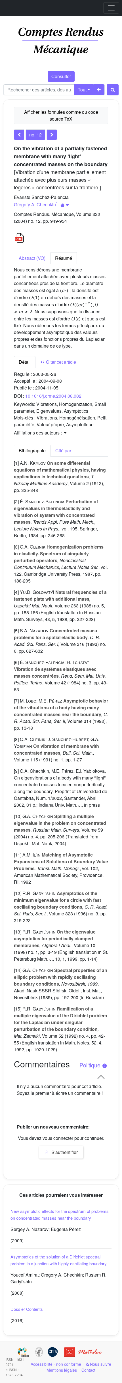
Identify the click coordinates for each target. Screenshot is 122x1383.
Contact (88, 1370)
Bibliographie (32, 450)
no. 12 (35, 134)
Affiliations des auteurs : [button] (38, 432)
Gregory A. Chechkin (35, 204)
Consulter (61, 76)
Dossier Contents (26, 1309)
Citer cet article (60, 362)
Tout (82, 89)
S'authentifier (64, 1152)
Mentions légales (62, 1370)
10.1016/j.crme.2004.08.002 (53, 396)
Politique (90, 1065)
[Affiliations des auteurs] (65, 205)
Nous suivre (100, 1364)
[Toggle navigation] (111, 8)
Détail (25, 362)
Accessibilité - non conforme (56, 1364)
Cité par (63, 450)
